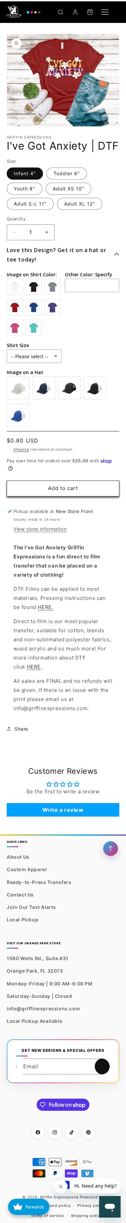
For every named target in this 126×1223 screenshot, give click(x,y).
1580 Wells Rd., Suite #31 (38, 958)
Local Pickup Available (34, 1021)
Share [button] (21, 729)
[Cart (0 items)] (90, 12)
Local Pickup (22, 919)
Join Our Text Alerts (31, 907)
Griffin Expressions (59, 1197)
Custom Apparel (27, 869)
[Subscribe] (102, 1066)
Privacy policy (91, 1205)
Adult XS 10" (68, 188)
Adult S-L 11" (30, 204)
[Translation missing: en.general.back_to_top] (110, 848)
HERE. (45, 607)
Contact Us (20, 894)
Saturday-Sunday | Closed (39, 996)
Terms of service (47, 1215)
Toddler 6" (66, 173)
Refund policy (57, 1205)
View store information (40, 529)
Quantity (16, 218)
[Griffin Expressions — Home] (23, 12)
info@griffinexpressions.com (43, 1008)
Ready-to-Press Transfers (39, 882)
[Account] (75, 12)
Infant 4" (25, 173)
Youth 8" (24, 188)
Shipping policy (86, 1215)
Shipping (21, 449)
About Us (18, 857)
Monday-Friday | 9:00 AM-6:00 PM (50, 983)
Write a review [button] (62, 809)
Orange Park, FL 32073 (35, 971)
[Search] (60, 12)
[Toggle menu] (105, 12)
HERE (34, 667)
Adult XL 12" (79, 204)
